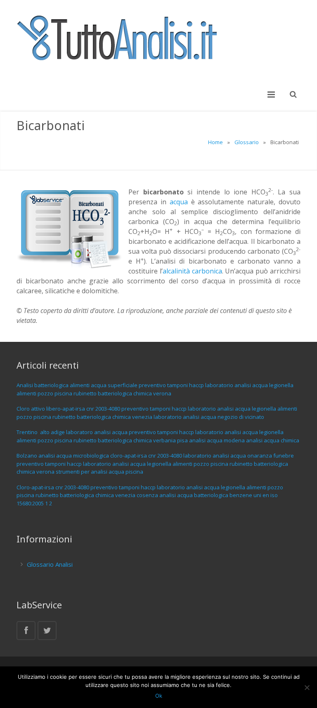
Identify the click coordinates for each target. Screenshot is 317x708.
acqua (179, 201)
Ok (158, 695)
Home (215, 142)
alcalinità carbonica (192, 271)
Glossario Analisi (50, 564)
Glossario (246, 142)
